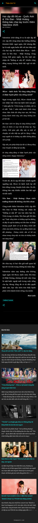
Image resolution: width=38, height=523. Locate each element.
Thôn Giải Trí (10, 3)
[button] (3, 31)
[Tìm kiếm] (35, 3)
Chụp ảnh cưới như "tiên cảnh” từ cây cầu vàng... (17, 351)
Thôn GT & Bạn (8, 300)
